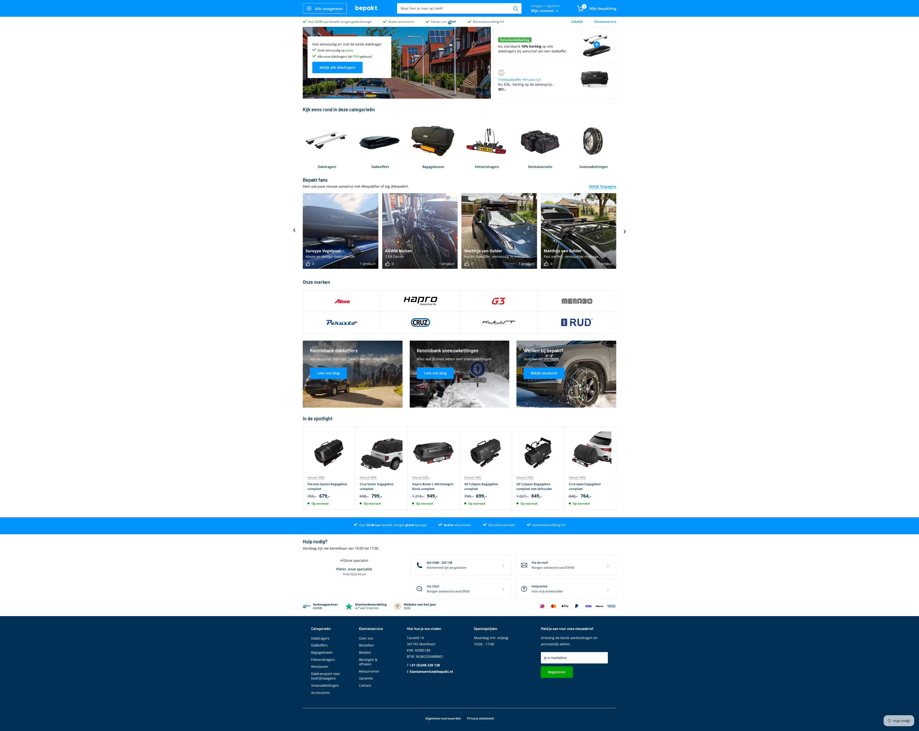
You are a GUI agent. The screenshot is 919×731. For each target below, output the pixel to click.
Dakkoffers (319, 645)
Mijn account (543, 10)
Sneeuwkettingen (325, 685)
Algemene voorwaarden (443, 718)
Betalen (365, 652)
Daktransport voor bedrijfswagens (325, 676)
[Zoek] (515, 8)
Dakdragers (320, 638)
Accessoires (320, 692)
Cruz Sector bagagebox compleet (376, 486)
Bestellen (366, 645)
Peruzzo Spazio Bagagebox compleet (327, 486)
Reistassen (319, 666)
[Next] (616, 468)
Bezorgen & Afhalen (368, 662)
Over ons (366, 638)
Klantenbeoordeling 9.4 (488, 22)
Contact (365, 685)
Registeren (557, 672)
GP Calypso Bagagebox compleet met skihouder (534, 486)
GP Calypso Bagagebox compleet (481, 486)
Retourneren (369, 671)
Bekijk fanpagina (602, 186)
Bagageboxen (322, 652)
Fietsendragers (323, 659)
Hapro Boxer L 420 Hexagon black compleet (432, 486)
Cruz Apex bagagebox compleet (585, 486)
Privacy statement (480, 718)
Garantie (366, 678)
